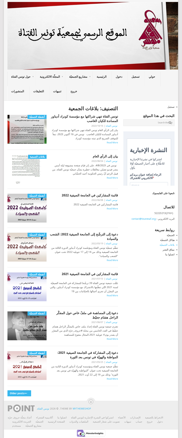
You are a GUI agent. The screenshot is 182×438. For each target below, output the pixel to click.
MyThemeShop (82, 408)
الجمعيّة (171, 235)
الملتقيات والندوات (78, 421)
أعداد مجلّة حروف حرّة (20, 417)
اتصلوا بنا (170, 254)
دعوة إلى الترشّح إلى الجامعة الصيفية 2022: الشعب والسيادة (84, 236)
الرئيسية (101, 76)
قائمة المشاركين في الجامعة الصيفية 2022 (90, 195)
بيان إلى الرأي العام (105, 156)
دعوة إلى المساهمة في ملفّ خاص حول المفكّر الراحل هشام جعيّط (87, 315)
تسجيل (136, 76)
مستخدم (16, 425)
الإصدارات (135, 417)
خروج (74, 91)
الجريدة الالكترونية (21, 421)
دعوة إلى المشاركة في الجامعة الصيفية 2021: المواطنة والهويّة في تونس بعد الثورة (87, 355)
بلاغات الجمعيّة (167, 244)
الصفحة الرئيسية (56, 421)
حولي (152, 76)
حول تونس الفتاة (21, 76)
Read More (112, 142)
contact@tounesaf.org (144, 218)
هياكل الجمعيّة (167, 240)
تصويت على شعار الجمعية (106, 421)
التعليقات (38, 91)
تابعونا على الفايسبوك (163, 193)
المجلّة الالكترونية (50, 76)
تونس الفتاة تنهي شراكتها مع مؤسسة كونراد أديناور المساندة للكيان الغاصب (84, 118)
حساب (139, 421)
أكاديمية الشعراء (44, 417)
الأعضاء (122, 417)
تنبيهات (57, 91)
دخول (119, 76)
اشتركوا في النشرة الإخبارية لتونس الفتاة (92, 417)
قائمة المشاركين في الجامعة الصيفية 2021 (90, 274)
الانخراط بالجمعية (154, 417)
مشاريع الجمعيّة (78, 76)
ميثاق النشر (169, 249)
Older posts (17, 393)
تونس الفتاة (111, 125)
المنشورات (17, 91)
